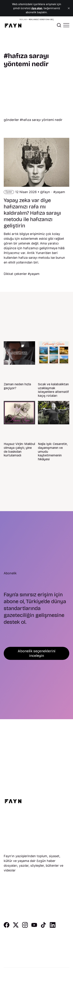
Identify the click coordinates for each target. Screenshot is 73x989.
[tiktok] (43, 926)
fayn (46, 192)
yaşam (60, 192)
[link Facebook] (6, 926)
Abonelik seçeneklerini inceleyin (36, 653)
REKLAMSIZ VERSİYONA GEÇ (41, 19)
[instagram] (25, 926)
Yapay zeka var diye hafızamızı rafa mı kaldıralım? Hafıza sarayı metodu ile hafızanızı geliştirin (32, 213)
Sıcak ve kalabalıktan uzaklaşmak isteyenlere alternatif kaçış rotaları (53, 390)
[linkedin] (52, 926)
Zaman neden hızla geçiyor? (17, 386)
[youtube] (34, 926)
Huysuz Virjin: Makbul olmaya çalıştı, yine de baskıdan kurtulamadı (19, 449)
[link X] (16, 926)
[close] (69, 8)
